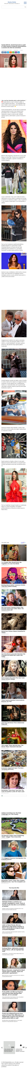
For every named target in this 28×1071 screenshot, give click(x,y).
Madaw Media (12, 2)
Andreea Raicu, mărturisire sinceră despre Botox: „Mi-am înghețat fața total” (13, 949)
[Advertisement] (14, 26)
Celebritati (16, 50)
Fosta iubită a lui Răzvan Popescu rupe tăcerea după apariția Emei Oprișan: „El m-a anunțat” (12, 993)
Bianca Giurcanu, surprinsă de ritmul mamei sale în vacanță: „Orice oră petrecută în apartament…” (13, 971)
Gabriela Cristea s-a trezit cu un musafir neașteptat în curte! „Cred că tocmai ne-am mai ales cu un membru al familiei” (13, 904)
